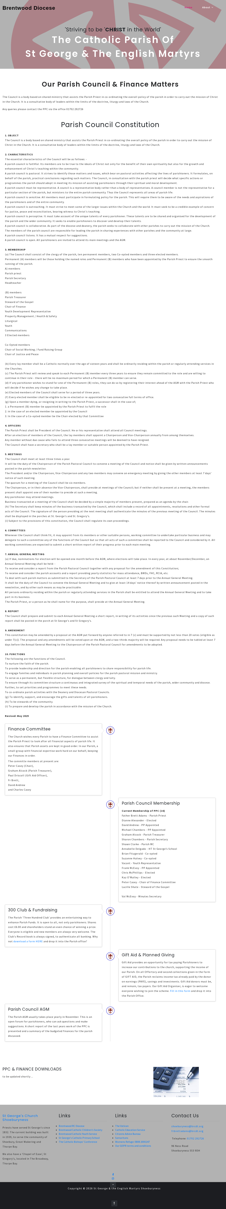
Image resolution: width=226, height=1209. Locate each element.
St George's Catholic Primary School (79, 1137)
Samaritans (121, 1137)
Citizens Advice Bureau (127, 1133)
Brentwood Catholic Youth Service (78, 1133)
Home (188, 7)
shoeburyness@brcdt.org (187, 1126)
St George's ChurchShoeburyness (20, 1117)
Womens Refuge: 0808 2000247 (132, 1141)
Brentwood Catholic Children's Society (80, 1129)
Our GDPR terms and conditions (133, 1145)
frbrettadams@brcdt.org (187, 1131)
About (206, 7)
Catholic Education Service (130, 1129)
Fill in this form (180, 991)
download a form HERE (28, 941)
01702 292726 (195, 1138)
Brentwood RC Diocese (71, 1126)
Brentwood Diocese (28, 8)
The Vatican (122, 1126)
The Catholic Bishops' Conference (78, 1141)
